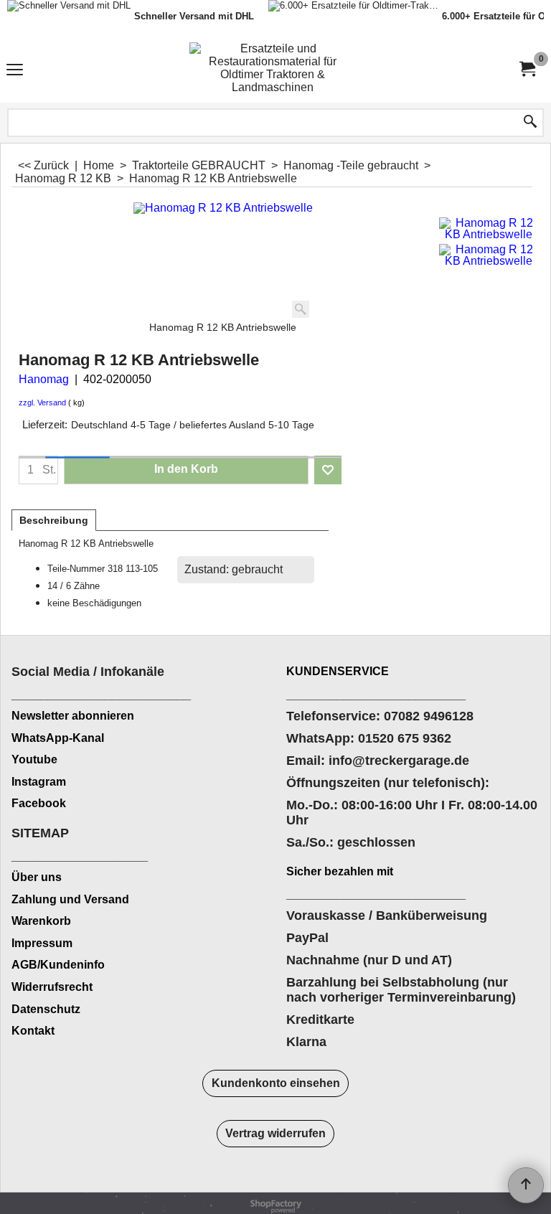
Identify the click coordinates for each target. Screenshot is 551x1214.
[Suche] (530, 123)
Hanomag (44, 379)
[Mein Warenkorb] (526, 69)
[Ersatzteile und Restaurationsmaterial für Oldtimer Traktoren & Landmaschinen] (272, 69)
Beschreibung (53, 520)
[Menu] (14, 70)
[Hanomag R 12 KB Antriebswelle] (489, 228)
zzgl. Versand (42, 402)
